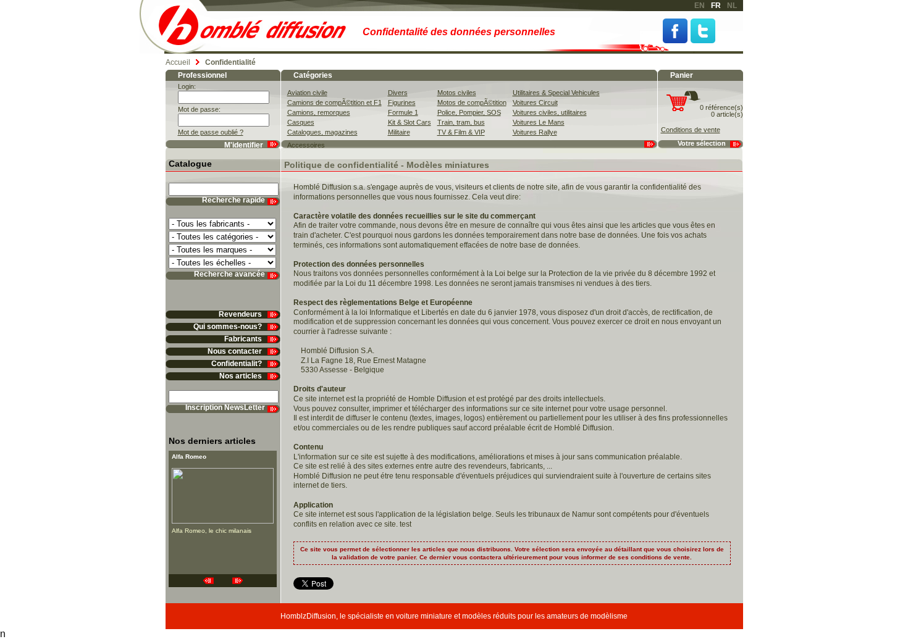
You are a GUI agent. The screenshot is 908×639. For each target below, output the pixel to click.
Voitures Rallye (535, 132)
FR (716, 5)
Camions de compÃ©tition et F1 (334, 102)
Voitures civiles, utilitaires (550, 112)
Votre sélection (702, 143)
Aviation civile (307, 92)
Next (237, 580)
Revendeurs (240, 315)
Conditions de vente (690, 129)
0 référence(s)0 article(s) (721, 111)
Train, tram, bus (461, 122)
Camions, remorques (318, 112)
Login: (187, 86)
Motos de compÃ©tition (472, 102)
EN (699, 5)
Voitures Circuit (535, 102)
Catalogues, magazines (322, 132)
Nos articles (240, 376)
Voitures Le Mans (539, 122)
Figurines (402, 102)
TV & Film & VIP (461, 132)
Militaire (399, 132)
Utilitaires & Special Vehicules (556, 92)
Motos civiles (456, 92)
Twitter (703, 31)
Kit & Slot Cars (409, 122)
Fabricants (243, 339)
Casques (300, 122)
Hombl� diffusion (258, 27)
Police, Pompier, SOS (469, 112)
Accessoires (306, 145)
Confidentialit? (236, 364)
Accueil (178, 62)
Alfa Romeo (189, 456)
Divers (398, 92)
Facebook (675, 31)
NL (732, 5)
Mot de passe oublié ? (210, 132)
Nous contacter (235, 352)
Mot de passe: (199, 109)
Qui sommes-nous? (227, 327)
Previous (208, 580)
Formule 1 (403, 112)
